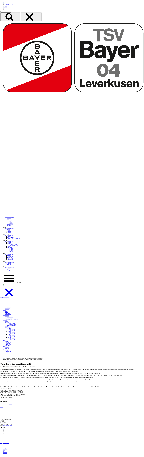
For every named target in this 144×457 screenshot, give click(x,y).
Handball (9, 361)
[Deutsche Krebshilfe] (3, 3)
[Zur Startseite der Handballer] (73, 215)
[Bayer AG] (3, 1)
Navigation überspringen (4, 21)
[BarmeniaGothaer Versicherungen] (9, 4)
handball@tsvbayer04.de (7, 425)
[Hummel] (3, 2)
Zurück (1, 407)
